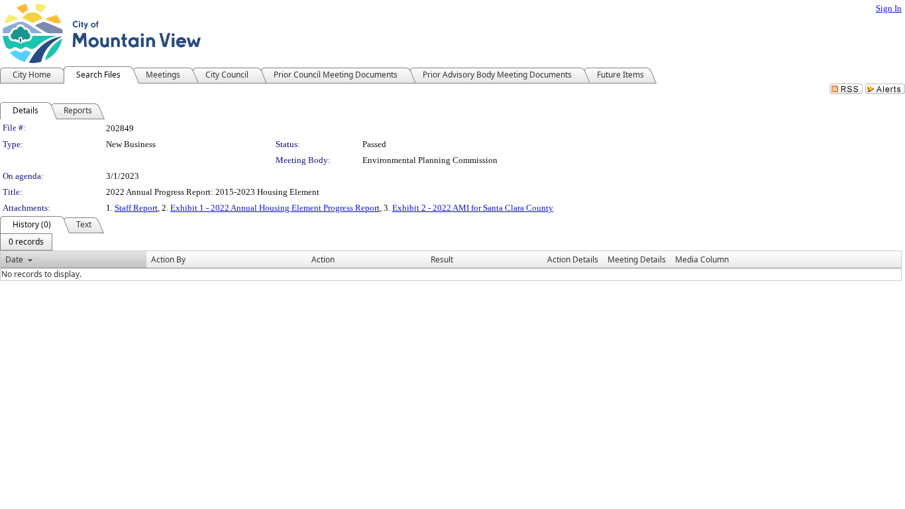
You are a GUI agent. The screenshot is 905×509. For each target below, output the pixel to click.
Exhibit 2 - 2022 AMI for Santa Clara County (472, 208)
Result (442, 259)
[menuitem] (26, 242)
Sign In (889, 8)
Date (14, 259)
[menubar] (26, 242)
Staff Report (136, 208)
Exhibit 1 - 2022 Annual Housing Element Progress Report (275, 208)
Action (323, 259)
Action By (168, 259)
